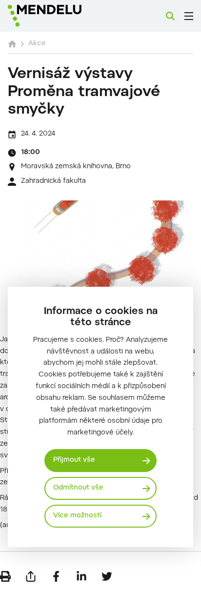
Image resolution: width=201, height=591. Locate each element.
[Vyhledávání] (170, 16)
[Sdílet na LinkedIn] (81, 576)
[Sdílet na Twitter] (106, 576)
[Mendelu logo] (56, 16)
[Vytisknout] (5, 576)
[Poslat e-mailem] (30, 576)
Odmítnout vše (78, 488)
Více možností (77, 515)
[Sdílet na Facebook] (56, 576)
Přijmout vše (74, 460)
